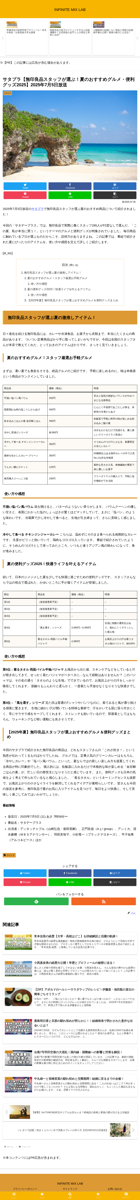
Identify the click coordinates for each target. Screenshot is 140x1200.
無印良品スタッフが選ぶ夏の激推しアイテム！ (52, 272)
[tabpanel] (27, 37)
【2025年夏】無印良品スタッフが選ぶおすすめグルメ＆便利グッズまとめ (72, 300)
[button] (129, 639)
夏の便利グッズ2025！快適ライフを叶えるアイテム (59, 289)
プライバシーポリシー (25, 1189)
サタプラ (37, 209)
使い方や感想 (39, 283)
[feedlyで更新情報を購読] (36, 901)
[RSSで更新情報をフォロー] (103, 901)
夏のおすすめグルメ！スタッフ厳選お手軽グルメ (57, 278)
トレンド (10, 855)
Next (137, 38)
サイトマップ (70, 1189)
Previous (2, 38)
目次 (65, 265)
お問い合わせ (115, 1189)
